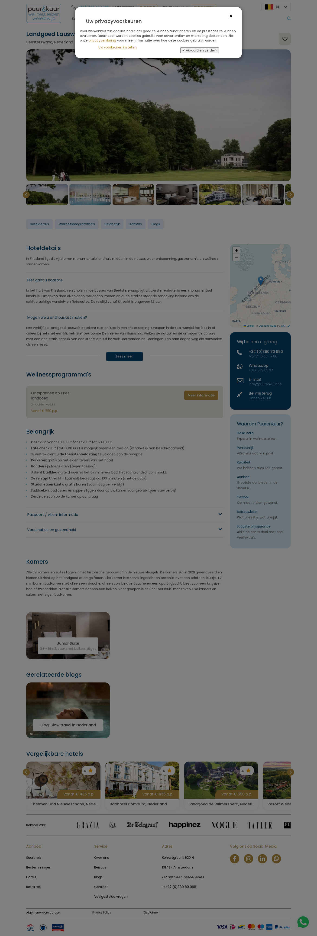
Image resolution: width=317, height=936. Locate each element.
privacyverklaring (102, 40)
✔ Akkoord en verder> (199, 50)
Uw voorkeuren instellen (117, 47)
